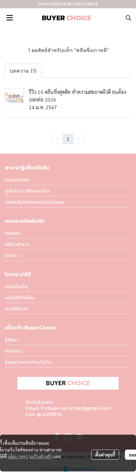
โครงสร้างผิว (17, 180)
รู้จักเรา (11, 340)
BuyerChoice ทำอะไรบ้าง (28, 362)
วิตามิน (11, 255)
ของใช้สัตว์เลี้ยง (19, 297)
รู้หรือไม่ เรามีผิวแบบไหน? (28, 191)
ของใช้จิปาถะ (16, 309)
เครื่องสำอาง (17, 244)
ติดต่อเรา (13, 351)
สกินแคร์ (13, 233)
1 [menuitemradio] (68, 139)
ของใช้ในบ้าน (16, 286)
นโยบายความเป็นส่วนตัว (30, 456)
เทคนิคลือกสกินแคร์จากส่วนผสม (35, 202)
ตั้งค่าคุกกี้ (105, 455)
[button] (128, 17)
